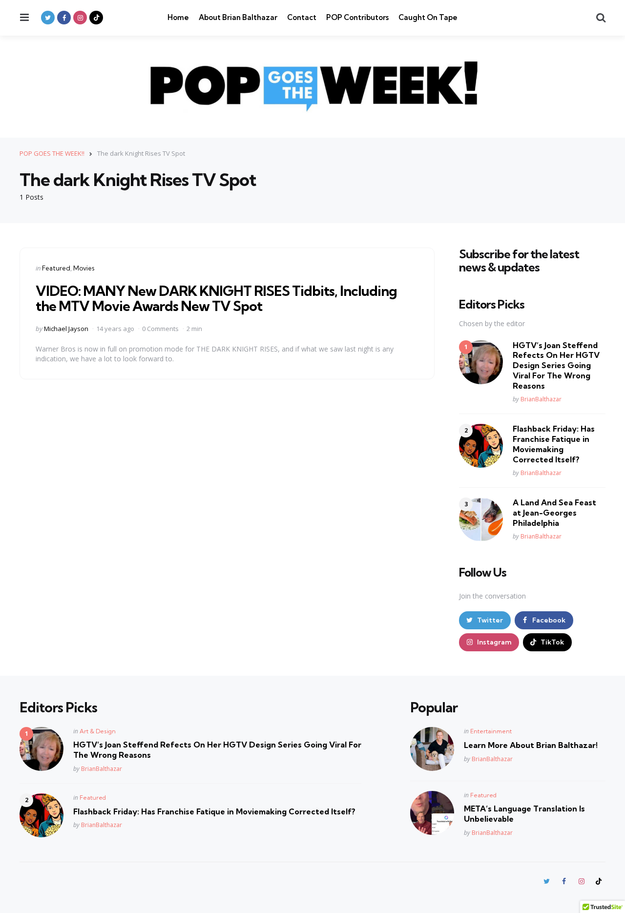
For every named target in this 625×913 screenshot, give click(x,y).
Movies (83, 268)
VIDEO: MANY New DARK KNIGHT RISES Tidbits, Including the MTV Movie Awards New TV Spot (216, 298)
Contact (301, 17)
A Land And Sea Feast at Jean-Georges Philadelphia (554, 513)
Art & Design (98, 731)
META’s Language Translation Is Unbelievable (524, 814)
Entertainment (491, 731)
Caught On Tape (428, 17)
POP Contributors (357, 17)
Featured (56, 268)
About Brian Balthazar (238, 17)
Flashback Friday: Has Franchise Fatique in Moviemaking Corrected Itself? (554, 444)
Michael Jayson (66, 328)
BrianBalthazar (541, 399)
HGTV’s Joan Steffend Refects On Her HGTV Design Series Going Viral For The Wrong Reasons (556, 365)
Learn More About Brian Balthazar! (531, 745)
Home (178, 17)
